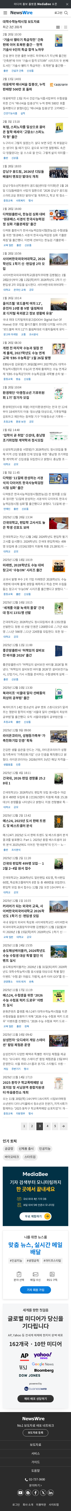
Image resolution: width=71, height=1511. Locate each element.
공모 (31, 290)
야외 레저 (21, 981)
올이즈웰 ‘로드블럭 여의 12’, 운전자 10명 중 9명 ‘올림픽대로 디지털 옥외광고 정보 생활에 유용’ (28, 308)
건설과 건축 (17, 70)
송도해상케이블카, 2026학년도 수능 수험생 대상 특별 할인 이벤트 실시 (24, 956)
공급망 (9, 1149)
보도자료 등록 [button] (35, 1432)
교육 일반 (8, 245)
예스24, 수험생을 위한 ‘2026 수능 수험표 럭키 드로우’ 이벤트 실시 (23, 1000)
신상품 (30, 70)
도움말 (35, 1471)
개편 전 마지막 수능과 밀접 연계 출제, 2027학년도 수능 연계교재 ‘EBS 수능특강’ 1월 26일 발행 (27, 353)
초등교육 (8, 421)
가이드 (35, 1462)
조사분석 (33, 334)
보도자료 (35, 1445)
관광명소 (8, 981)
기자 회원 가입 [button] (35, 1290)
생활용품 (8, 764)
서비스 (35, 1454)
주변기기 (16, 1069)
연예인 (6, 509)
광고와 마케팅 (10, 334)
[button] (58, 27)
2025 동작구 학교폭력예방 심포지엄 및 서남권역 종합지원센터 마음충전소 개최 (23, 1087)
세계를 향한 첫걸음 (35, 1310)
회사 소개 (28, 1504)
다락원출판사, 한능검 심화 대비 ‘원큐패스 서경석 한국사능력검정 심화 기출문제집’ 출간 (24, 219)
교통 (23, 334)
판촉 (31, 981)
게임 (5, 1069)
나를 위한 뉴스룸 (35, 1237)
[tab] (35, 1445)
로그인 (16, 1504)
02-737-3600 (37, 1479)
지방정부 (20, 1113)
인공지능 (44, 1149)
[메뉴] (4, 12)
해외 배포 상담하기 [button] (35, 1399)
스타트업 (30, 1157)
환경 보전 (21, 421)
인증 (18, 764)
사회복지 (20, 200)
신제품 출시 (26, 1149)
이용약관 (41, 1504)
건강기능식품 (10, 113)
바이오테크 (12, 1157)
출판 (5, 70)
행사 (30, 200)
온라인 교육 (20, 290)
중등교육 (8, 200)
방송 (18, 379)
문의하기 (35, 1485)
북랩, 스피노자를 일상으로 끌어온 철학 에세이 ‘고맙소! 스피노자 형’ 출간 (24, 132)
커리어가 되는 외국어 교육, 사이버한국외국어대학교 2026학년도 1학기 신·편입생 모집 (23, 911)
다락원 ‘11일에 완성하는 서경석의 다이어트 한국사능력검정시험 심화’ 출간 (23, 483)
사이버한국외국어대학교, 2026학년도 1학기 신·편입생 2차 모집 (24, 264)
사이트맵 (54, 1504)
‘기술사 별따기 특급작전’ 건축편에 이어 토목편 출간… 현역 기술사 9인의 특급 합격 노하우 (23, 45)
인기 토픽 (10, 1141)
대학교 (6, 290)
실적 (23, 113)
